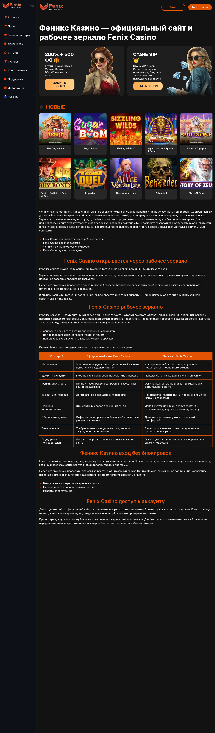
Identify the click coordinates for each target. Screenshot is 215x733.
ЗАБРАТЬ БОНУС (59, 84)
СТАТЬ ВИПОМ (147, 86)
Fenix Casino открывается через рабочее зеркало (74, 239)
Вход (173, 7)
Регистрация (200, 7)
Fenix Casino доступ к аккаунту (63, 250)
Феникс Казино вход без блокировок (66, 246)
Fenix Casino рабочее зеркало (61, 242)
